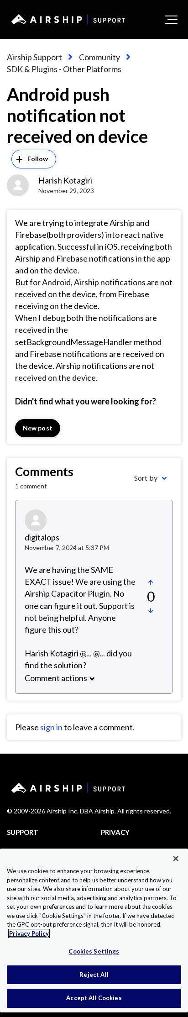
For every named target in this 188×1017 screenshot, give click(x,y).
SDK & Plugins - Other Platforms (64, 69)
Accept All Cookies (93, 997)
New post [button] (37, 428)
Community (99, 57)
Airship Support (34, 57)
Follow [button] (37, 159)
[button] (171, 19)
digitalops (42, 537)
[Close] (176, 859)
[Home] (66, 19)
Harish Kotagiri (65, 180)
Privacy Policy (29, 933)
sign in (51, 727)
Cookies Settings (93, 951)
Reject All (93, 974)
